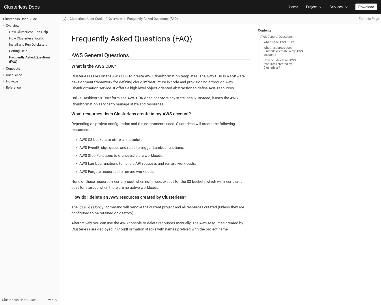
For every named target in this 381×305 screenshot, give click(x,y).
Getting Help (18, 51)
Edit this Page (369, 19)
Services (336, 7)
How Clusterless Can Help (28, 32)
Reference (13, 88)
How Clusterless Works (26, 38)
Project (311, 7)
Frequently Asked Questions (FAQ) (152, 19)
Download (366, 7)
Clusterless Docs (22, 7)
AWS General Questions (276, 36)
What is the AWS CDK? (278, 42)
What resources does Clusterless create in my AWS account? (283, 51)
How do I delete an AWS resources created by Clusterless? (279, 63)
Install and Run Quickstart (28, 45)
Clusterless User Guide (20, 19)
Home (293, 7)
